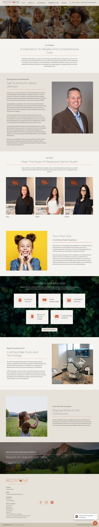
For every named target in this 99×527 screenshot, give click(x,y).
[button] (31, 3)
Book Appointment (49, 329)
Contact (64, 2)
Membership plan (54, 2)
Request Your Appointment (16, 463)
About (23, 2)
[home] (11, 3)
